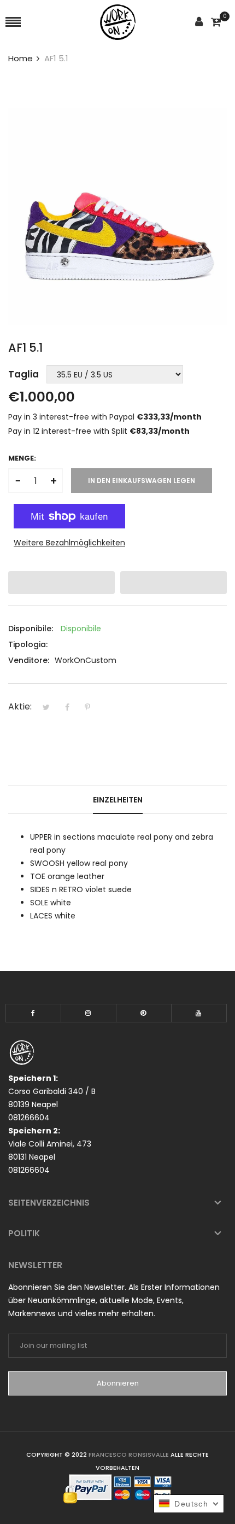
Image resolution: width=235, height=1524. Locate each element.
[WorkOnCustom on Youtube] (199, 1013)
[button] (61, 582)
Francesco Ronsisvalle (130, 1454)
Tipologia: (28, 644)
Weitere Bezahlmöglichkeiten (69, 542)
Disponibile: (30, 628)
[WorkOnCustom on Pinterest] (143, 1013)
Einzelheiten (118, 799)
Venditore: (28, 660)
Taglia (23, 374)
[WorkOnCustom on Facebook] (33, 1013)
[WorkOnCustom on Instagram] (88, 1013)
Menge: (22, 458)
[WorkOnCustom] (118, 22)
